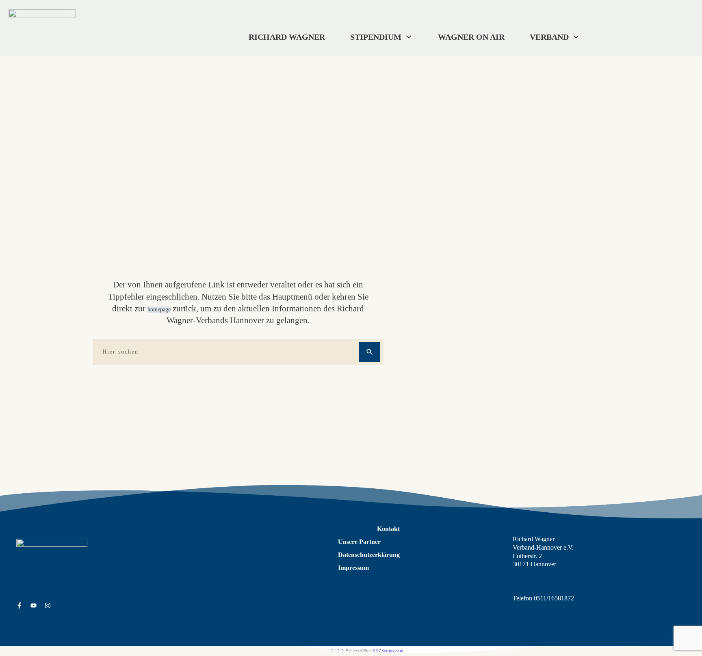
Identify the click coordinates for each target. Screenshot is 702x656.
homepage (159, 309)
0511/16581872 (554, 598)
